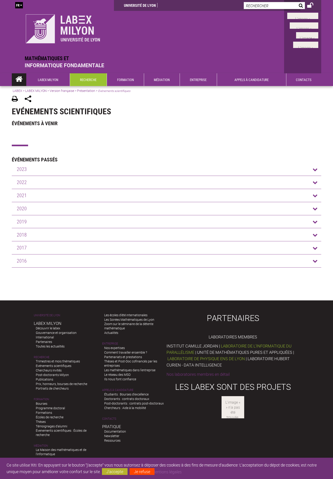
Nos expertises (114, 348)
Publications (44, 379)
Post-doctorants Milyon (52, 375)
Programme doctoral (50, 408)
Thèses (41, 421)
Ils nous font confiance (120, 379)
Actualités (111, 333)
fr (17, 5)
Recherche (41, 357)
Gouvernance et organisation (56, 333)
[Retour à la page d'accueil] (63, 27)
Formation (41, 399)
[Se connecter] (313, 6)
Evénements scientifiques (53, 366)
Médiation (41, 446)
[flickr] (307, 34)
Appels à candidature (117, 390)
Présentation (86, 91)
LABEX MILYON (36, 91)
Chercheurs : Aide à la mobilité (125, 408)
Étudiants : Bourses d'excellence (126, 394)
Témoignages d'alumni (51, 426)
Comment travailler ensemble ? (125, 352)
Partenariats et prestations (123, 357)
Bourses (41, 403)
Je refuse (142, 471)
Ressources (112, 440)
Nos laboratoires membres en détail (198, 374)
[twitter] (305, 44)
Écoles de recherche (49, 417)
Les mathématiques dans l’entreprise (129, 370)
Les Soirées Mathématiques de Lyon (129, 319)
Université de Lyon (140, 5)
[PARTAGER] (29, 99)
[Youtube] (304, 25)
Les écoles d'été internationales (125, 315)
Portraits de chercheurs (52, 388)
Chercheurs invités (49, 370)
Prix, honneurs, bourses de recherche (61, 384)
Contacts (109, 419)
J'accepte (114, 471)
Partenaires (44, 342)
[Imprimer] (16, 99)
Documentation (115, 431)
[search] (274, 5)
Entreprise (110, 343)
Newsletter (111, 436)
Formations (44, 412)
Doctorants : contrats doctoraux (126, 399)
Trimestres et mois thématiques (58, 361)
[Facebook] (302, 15)
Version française (62, 91)
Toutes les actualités (50, 346)
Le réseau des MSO (117, 374)
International (45, 337)
